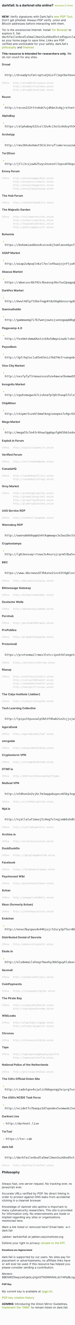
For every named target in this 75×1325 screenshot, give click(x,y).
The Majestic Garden (16, 209)
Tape (5, 1047)
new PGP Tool (63, 16)
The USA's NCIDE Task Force (21, 1097)
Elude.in (7, 951)
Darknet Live (10, 1116)
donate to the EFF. (53, 1243)
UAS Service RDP (13, 510)
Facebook (8, 862)
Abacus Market (12, 271)
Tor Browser (60, 30)
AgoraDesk (9, 727)
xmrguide (8, 741)
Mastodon (60, 5)
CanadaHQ (9, 468)
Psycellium (9, 346)
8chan (6, 890)
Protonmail (9, 644)
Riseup (6, 669)
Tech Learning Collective (19, 708)
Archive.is (9, 834)
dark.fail (7, 1147)
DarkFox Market (13, 290)
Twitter (69, 5)
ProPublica (9, 630)
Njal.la (6, 808)
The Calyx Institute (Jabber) (21, 694)
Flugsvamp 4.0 (12, 328)
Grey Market (10, 486)
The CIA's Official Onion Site (21, 1079)
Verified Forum (12, 454)
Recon (6, 97)
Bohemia (8, 234)
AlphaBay (8, 115)
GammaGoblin (11, 309)
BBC (5, 562)
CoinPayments (12, 984)
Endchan (8, 918)
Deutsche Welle (13, 602)
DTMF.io (7, 769)
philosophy (9, 47)
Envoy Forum (11, 171)
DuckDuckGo (11, 848)
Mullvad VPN (10, 783)
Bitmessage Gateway (16, 588)
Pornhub (8, 616)
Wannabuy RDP (12, 524)
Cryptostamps (11, 543)
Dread (6, 64)
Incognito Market (13, 384)
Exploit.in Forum (13, 440)
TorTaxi (7, 1131)
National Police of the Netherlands (25, 1064)
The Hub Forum (12, 195)
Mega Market (11, 422)
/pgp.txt (47, 1291)
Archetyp (8, 134)
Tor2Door (8, 153)
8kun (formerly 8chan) (17, 904)
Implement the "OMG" (16, 1307)
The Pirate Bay (12, 998)
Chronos (8, 1033)
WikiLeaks (9, 1015)
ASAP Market (11, 253)
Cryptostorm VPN (14, 755)
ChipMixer (9, 403)
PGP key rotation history (18, 1297)
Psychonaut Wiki (13, 876)
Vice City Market (13, 365)
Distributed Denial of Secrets (21, 937)
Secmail (7, 970)
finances (28, 47)
